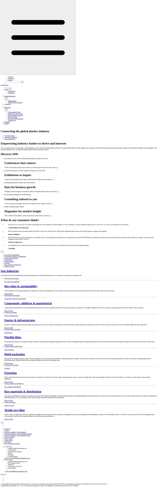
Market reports (12, 101)
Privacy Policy (8, 438)
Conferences (11, 91)
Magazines (7, 107)
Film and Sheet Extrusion (15, 115)
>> (53, 179)
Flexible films (12, 337)
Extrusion (10, 372)
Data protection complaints (12, 443)
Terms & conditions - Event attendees (15, 432)
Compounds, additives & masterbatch (28, 303)
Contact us (11, 78)
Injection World (12, 117)
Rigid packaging (14, 354)
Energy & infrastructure (19, 320)
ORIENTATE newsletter (15, 102)
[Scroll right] (3, 423)
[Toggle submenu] (6, 98)
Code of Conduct (9, 437)
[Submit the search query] (22, 82)
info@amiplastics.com (23, 458)
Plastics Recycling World (15, 114)
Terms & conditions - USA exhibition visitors (17, 435)
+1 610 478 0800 (9, 471)
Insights (6, 123)
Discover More (8, 294)
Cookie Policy (8, 440)
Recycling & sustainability (20, 286)
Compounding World (14, 112)
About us (10, 77)
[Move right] (3, 252)
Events (7, 89)
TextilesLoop (12, 120)
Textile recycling (14, 410)
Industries (7, 122)
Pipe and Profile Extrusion (15, 118)
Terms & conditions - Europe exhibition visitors (18, 434)
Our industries (10, 271)
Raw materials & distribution (22, 391)
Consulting (7, 104)
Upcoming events (9, 135)
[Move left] (1, 252)
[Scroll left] (1, 423)
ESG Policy (7, 442)
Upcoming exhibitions (10, 137)
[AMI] (5, 85)
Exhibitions (11, 93)
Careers (10, 80)
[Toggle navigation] (38, 38)
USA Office (9, 460)
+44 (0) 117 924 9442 (10, 458)
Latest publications (9, 139)
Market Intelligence (10, 96)
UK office (9, 447)
